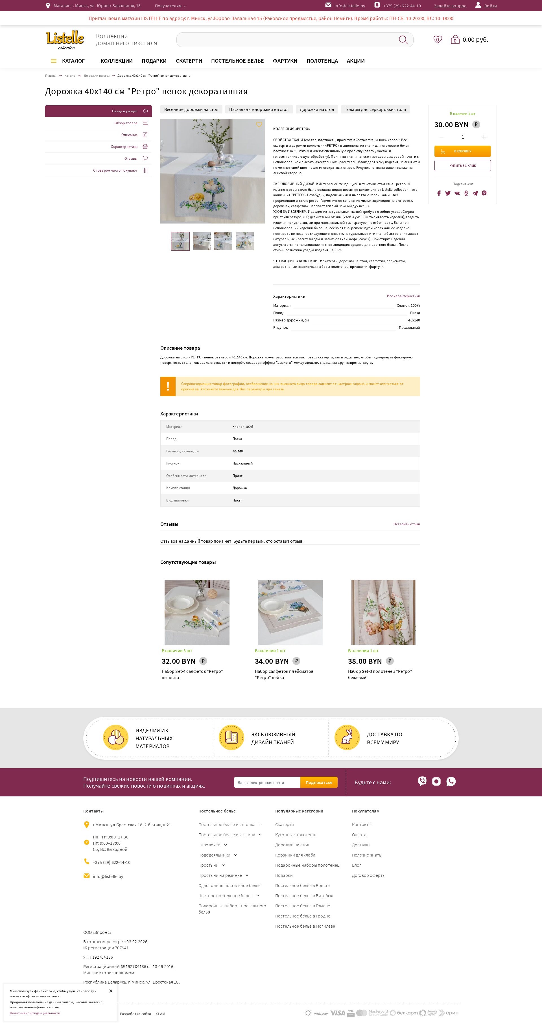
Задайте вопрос (450, 5)
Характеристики (124, 146)
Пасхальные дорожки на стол (259, 109)
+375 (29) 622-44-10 (402, 5)
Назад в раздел (124, 111)
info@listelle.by (108, 876)
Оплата (359, 834)
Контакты (361, 824)
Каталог (73, 60)
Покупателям (168, 5)
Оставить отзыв (407, 524)
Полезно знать (366, 855)
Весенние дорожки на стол (191, 109)
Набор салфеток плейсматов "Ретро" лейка (284, 674)
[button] (260, 171)
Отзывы (131, 158)
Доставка (361, 844)
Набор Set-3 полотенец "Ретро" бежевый (380, 674)
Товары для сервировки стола (375, 109)
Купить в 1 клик (462, 165)
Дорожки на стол (317, 109)
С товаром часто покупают (115, 170)
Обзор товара (126, 123)
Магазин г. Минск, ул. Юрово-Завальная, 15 (97, 5)
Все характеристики (403, 296)
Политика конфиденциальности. (35, 1013)
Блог (356, 865)
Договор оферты (368, 875)
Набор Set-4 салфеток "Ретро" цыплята (192, 674)
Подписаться (319, 782)
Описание (129, 134)
